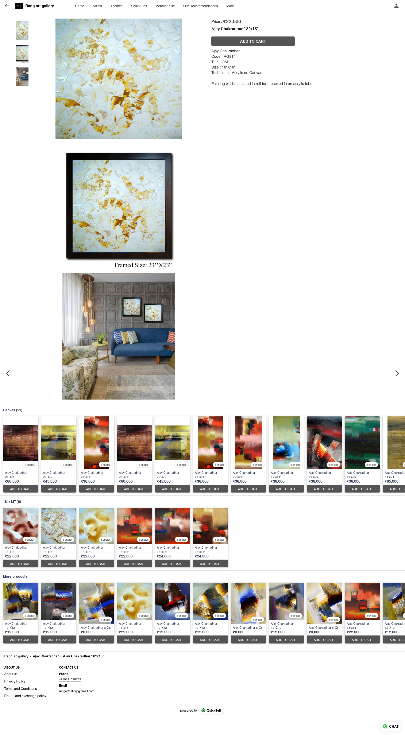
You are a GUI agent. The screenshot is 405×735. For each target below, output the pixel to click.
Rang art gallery (39, 6)
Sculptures (139, 5)
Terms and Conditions (20, 688)
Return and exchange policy (25, 695)
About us (11, 674)
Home (79, 5)
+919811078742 (70, 679)
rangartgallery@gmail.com (76, 691)
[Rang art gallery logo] (19, 6)
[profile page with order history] (396, 6)
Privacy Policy (15, 681)
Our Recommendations (200, 5)
